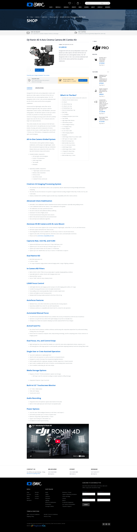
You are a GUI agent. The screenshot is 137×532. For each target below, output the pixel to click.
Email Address (86, 497)
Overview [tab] (29, 88)
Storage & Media (49, 506)
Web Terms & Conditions (56, 523)
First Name (85, 491)
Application (44, 17)
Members (107, 7)
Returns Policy (47, 516)
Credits (74, 7)
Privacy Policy (48, 523)
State (99, 497)
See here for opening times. (33, 473)
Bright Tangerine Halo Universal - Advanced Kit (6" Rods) (103, 90)
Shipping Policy (30, 516)
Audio (46, 492)
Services (66, 7)
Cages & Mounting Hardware (69, 494)
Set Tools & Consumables (68, 504)
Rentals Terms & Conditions (51, 514)
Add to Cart (40, 70)
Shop (50, 7)
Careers (86, 7)
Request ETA (82, 80)
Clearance (47, 498)
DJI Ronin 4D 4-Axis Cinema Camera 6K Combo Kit (103, 59)
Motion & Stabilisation (50, 502)
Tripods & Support (66, 506)
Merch (63, 500)
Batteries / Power (66, 492)
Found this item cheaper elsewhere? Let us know (38, 75)
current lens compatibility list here (45, 235)
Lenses (64, 498)
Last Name (100, 491)
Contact (100, 7)
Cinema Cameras (54, 17)
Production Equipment (67, 502)
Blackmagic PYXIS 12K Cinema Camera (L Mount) (103, 118)
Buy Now (101, 65)
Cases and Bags (66, 496)
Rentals (58, 7)
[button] (70, 3)
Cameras (37, 17)
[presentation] (107, 72)
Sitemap (63, 523)
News (80, 7)
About (93, 7)
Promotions (48, 504)
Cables (47, 494)
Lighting (47, 500)
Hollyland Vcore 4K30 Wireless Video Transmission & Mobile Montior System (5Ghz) (103, 78)
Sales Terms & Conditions (33, 514)
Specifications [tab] (39, 88)
